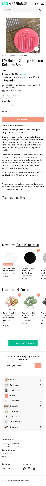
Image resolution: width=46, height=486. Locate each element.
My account (6, 456)
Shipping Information (10, 444)
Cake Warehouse (27, 245)
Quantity (6, 101)
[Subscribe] (38, 365)
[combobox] (23, 9)
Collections (13, 56)
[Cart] (36, 3)
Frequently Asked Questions (13, 447)
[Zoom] (36, 49)
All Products (24, 56)
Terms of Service (8, 450)
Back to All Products (24, 343)
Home (4, 56)
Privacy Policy (7, 453)
